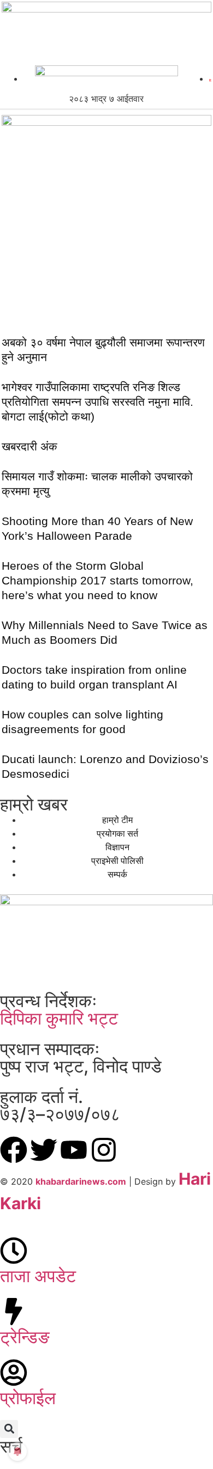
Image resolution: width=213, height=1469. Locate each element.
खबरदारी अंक (29, 446)
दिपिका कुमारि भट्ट (59, 1018)
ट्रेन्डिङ (25, 1337)
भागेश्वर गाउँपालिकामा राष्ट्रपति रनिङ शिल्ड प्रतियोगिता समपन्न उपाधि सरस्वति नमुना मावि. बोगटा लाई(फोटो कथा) (97, 402)
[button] (9, 1429)
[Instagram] (103, 1149)
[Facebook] (13, 1149)
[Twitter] (43, 1149)
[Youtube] (73, 1149)
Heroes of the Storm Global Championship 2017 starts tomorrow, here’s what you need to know (97, 580)
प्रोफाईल (28, 1398)
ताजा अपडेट (38, 1276)
